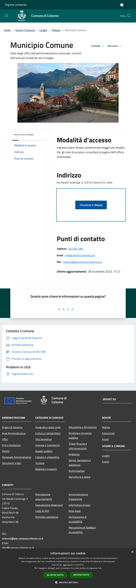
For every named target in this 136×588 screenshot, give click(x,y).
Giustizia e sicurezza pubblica (80, 435)
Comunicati (108, 433)
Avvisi (105, 439)
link (100, 568)
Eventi (105, 462)
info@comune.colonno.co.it (80, 255)
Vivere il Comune (25, 30)
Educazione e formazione (83, 427)
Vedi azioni (112, 46)
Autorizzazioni (77, 471)
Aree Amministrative (14, 433)
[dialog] (68, 568)
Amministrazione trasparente (78, 496)
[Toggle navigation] (7, 16)
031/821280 (75, 249)
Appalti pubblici (44, 451)
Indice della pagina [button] (23, 134)
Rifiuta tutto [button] (81, 574)
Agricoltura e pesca (79, 477)
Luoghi (43, 30)
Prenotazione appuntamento (43, 496)
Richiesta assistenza (46, 517)
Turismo (39, 463)
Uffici (5, 439)
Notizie (106, 427)
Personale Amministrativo (16, 457)
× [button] (132, 552)
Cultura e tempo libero (48, 433)
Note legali (75, 511)
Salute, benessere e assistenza (80, 462)
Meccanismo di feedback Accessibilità (82, 530)
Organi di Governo (12, 427)
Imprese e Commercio (47, 445)
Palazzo (56, 30)
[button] (68, 582)
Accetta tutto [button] (55, 575)
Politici (6, 451)
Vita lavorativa (43, 439)
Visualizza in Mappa (91, 205)
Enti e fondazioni (11, 445)
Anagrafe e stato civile (48, 427)
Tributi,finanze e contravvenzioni (78, 446)
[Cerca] (129, 16)
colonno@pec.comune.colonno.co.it (82, 262)
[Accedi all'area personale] (121, 4)
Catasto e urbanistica (47, 457)
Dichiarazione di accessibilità (78, 519)
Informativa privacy (80, 505)
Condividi (96, 46)
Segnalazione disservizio (49, 505)
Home (7, 30)
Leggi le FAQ (42, 511)
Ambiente (74, 454)
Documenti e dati (11, 463)
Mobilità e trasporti (46, 469)
